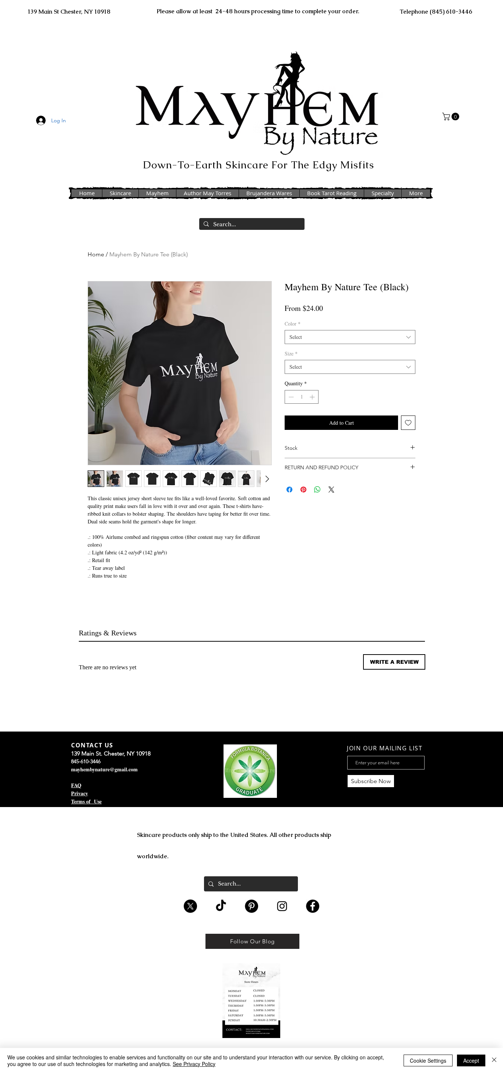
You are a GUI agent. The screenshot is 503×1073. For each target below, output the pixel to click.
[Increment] (312, 396)
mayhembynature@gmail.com (104, 769)
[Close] (494, 1060)
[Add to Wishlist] (408, 422)
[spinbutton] (301, 396)
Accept (471, 1060)
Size (291, 353)
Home (96, 254)
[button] (451, 116)
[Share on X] (331, 489)
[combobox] (350, 337)
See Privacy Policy (194, 1063)
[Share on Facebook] (289, 489)
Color (292, 323)
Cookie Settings (428, 1060)
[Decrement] (290, 396)
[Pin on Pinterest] (303, 489)
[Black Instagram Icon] (282, 906)
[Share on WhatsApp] (317, 489)
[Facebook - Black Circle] (312, 906)
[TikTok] (221, 906)
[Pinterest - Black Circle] (251, 906)
